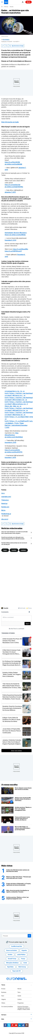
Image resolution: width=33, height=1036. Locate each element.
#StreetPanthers (10, 435)
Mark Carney (22, 967)
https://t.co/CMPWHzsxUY (13, 251)
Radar (5, 550)
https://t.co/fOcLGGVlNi (12, 162)
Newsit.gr (4, 503)
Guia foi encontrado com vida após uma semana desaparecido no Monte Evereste (12, 537)
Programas (21, 1003)
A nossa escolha (9, 784)
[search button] (29, 935)
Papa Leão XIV (16, 971)
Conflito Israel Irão (16, 946)
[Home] (1, 6)
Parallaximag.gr (6, 514)
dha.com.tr (4, 519)
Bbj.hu (3, 510)
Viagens (3, 999)
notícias (23, 550)
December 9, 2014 (10, 240)
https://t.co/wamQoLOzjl (12, 185)
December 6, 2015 (10, 442)
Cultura (19, 999)
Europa (3, 988)
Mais (2, 1019)
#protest (16, 233)
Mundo (11, 6)
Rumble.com (5, 507)
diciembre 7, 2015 (10, 192)
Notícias (6, 6)
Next (2, 995)
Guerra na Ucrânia (11, 950)
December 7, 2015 (10, 457)
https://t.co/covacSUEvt (12, 450)
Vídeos (3, 1003)
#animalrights (9, 233)
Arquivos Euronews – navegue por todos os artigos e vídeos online (24, 1008)
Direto (28, 2)
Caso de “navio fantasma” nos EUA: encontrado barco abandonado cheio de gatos (14, 532)
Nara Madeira (6, 39)
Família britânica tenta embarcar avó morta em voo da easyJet (14, 543)
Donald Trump (12, 958)
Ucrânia (10, 954)
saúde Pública (21, 954)
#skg (16, 433)
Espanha (24, 950)
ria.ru (3, 493)
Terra (19, 992)
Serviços (3, 1014)
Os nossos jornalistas (7, 1006)
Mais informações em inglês (10, 122)
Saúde (19, 995)
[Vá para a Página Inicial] (6, 2)
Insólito (14, 550)
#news (7, 235)
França (23, 958)
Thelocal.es (5, 500)
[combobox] (16, 935)
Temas (3, 985)
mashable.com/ (6, 496)
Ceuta (25, 962)
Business (3, 992)
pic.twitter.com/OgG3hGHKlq (14, 187)
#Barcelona (23, 233)
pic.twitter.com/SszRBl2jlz (17, 235)
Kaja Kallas (10, 967)
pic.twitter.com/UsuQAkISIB (13, 164)
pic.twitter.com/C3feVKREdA (14, 437)
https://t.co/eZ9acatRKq (20, 249)
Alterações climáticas (12, 962)
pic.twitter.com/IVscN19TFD (13, 452)
